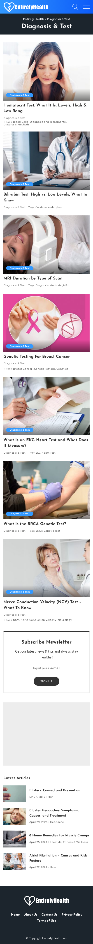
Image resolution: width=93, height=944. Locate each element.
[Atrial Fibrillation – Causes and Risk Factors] (14, 861)
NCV (16, 620)
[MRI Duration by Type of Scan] (46, 244)
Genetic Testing (44, 369)
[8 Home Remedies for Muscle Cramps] (14, 839)
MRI (65, 285)
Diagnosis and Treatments (48, 122)
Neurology (65, 620)
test (60, 207)
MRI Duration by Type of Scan (33, 279)
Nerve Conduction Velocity (38, 620)
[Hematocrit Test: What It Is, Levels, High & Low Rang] (46, 71)
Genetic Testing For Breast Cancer (36, 357)
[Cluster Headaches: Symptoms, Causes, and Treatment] (14, 816)
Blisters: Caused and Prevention (54, 790)
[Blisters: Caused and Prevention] (14, 793)
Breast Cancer (23, 369)
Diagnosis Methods (16, 124)
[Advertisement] (46, 734)
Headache (57, 822)
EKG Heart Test (45, 453)
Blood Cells (20, 122)
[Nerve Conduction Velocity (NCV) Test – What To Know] (46, 568)
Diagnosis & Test (20, 95)
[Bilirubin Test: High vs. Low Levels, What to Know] (46, 161)
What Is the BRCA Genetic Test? (34, 524)
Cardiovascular (45, 207)
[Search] (74, 7)
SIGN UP (46, 681)
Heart (54, 867)
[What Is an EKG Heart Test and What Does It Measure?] (46, 406)
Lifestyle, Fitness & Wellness (69, 842)
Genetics (62, 369)
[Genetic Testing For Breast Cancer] (46, 323)
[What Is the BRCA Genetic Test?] (46, 490)
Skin (50, 797)
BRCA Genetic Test (47, 531)
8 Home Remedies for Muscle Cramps (59, 835)
